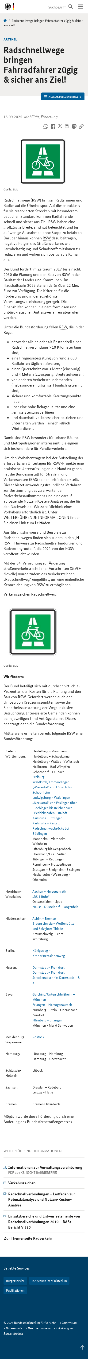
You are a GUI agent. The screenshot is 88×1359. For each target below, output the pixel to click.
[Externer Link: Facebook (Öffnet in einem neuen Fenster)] (53, 129)
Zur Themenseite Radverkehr (28, 1238)
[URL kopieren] (81, 129)
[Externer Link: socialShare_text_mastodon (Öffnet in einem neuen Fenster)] (74, 129)
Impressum (69, 1322)
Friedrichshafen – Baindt (49, 812)
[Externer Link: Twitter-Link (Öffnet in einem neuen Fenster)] (60, 129)
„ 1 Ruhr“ (41, 896)
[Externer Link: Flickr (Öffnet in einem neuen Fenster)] (46, 129)
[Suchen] (70, 6)
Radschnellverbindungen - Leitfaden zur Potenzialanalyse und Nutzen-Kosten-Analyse (41, 1199)
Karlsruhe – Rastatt (46, 823)
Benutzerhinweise (39, 1328)
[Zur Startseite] (5, 20)
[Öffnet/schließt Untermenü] (80, 6)
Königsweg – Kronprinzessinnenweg (48, 953)
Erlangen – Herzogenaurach (52, 1004)
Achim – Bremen (44, 918)
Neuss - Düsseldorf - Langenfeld (55, 906)
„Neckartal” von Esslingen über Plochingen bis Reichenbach (54, 805)
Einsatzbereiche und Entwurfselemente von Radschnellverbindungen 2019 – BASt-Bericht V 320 (44, 1221)
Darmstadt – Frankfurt (48, 967)
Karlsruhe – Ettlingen (47, 817)
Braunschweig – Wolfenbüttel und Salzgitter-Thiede (53, 926)
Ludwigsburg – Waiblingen (51, 797)
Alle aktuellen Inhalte (65, 96)
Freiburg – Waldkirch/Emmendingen (50, 779)
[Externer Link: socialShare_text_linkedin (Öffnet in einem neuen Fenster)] (67, 129)
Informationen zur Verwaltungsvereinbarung (45, 1167)
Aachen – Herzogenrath (49, 891)
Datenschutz (14, 1328)
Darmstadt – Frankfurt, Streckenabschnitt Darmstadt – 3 (56, 977)
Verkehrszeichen (21, 1183)
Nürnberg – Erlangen (47, 1020)
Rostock (38, 1036)
